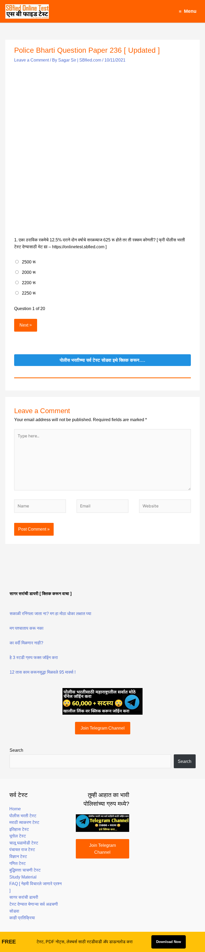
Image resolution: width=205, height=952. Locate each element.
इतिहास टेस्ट (19, 829)
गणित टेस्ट (17, 863)
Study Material (23, 877)
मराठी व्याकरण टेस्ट (24, 822)
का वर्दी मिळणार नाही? (26, 643)
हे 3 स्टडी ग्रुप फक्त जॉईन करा (34, 657)
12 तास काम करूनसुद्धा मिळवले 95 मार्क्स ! (43, 672)
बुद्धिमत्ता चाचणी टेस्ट (25, 870)
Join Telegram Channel (103, 728)
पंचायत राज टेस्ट (22, 849)
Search (16, 750)
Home (15, 809)
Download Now (168, 942)
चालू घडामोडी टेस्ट (23, 843)
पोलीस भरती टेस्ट (22, 815)
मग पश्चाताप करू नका (27, 628)
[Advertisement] (102, 104)
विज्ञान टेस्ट (18, 856)
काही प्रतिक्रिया (22, 918)
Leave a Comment (31, 60)
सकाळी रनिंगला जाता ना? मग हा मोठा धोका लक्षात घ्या (50, 613)
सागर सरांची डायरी (23, 897)
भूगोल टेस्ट (17, 836)
